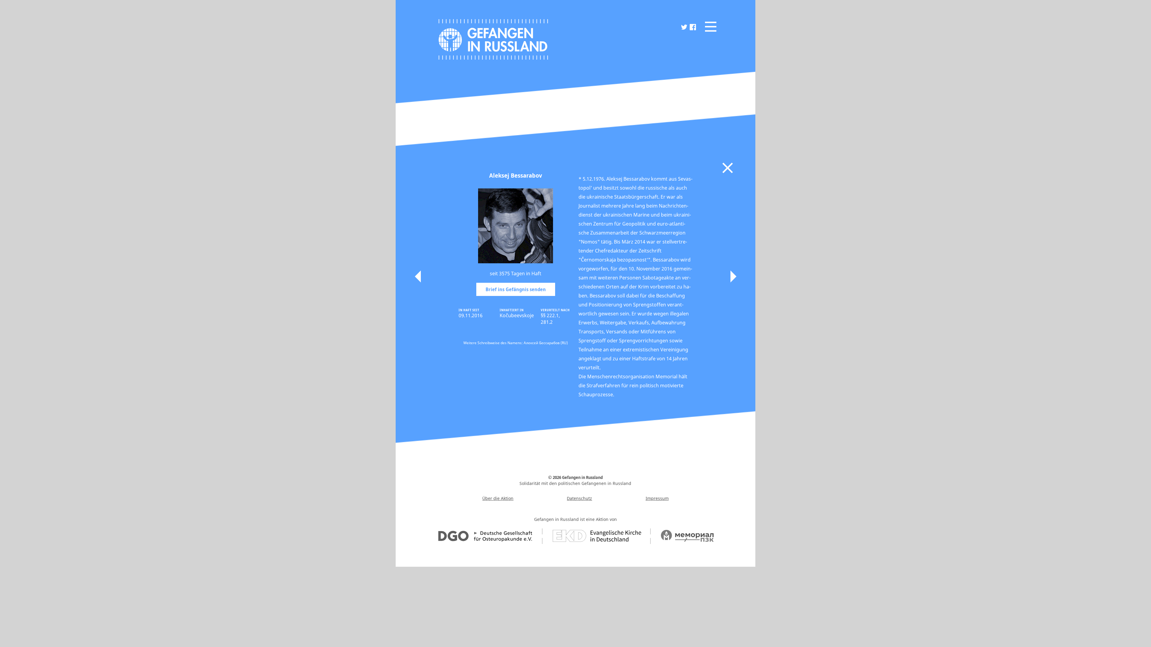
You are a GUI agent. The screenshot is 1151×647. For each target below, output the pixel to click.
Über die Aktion (497, 498)
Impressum (657, 498)
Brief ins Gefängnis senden (516, 289)
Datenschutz (579, 498)
